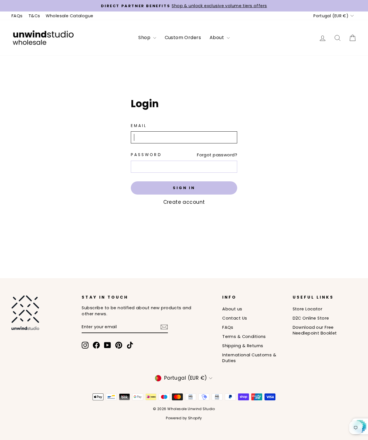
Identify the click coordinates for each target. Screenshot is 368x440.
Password (146, 154)
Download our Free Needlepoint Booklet (315, 330)
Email (139, 125)
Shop (145, 37)
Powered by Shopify (184, 418)
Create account (184, 202)
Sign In (184, 188)
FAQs (17, 16)
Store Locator (308, 309)
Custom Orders (183, 37)
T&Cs (34, 16)
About (217, 37)
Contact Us (234, 318)
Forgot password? (217, 155)
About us (232, 309)
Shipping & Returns (242, 346)
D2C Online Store (311, 318)
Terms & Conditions (244, 336)
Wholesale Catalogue (69, 16)
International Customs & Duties (249, 358)
